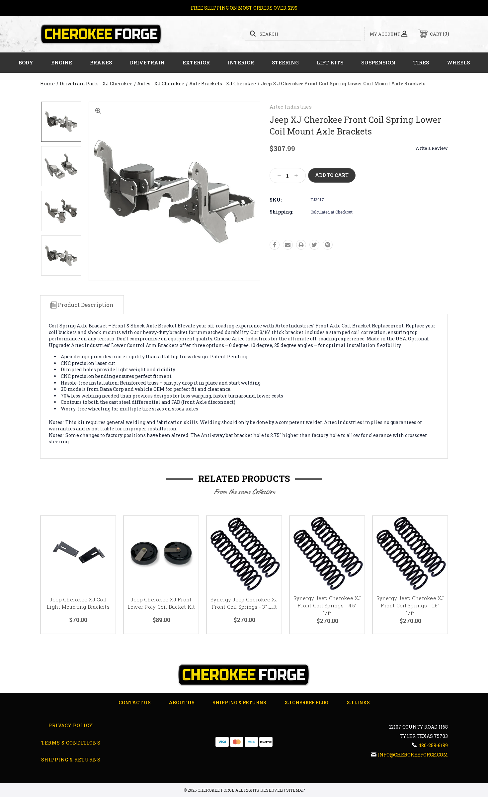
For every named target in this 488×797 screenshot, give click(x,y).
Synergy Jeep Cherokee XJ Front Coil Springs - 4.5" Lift (327, 605)
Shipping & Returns (239, 702)
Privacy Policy (70, 725)
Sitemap (295, 790)
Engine (61, 62)
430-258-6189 (433, 745)
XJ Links (358, 702)
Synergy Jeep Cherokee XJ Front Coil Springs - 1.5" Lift (410, 605)
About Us (182, 702)
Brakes (101, 62)
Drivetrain (147, 62)
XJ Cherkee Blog (306, 702)
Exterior (196, 62)
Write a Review (431, 148)
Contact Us (135, 702)
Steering (285, 62)
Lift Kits (330, 62)
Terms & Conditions (71, 743)
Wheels (458, 62)
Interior (241, 62)
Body (26, 62)
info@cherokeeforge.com (412, 755)
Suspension (378, 62)
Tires (421, 62)
